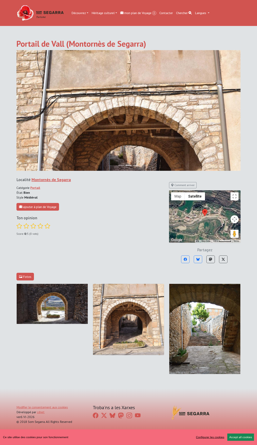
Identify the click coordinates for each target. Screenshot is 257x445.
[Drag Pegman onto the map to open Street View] (234, 234)
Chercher (182, 13)
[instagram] (129, 415)
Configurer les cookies (210, 437)
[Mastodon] (210, 259)
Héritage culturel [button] (103, 13)
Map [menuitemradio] (177, 196)
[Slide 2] (136, 165)
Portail (35, 188)
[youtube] (138, 415)
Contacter (166, 13)
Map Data (205, 241)
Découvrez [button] (78, 13)
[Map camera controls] (234, 219)
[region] (128, 437)
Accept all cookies (240, 437)
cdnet (41, 412)
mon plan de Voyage (139, 13)
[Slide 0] (121, 165)
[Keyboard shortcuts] (197, 241)
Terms (236, 241)
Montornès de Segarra (51, 179)
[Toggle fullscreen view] (234, 196)
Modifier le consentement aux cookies (42, 407)
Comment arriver (184, 185)
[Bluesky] (198, 259)
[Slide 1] (128, 165)
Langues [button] (201, 13)
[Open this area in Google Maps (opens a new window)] (176, 240)
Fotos (26, 277)
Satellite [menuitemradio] (195, 196)
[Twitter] (223, 259)
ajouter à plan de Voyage (39, 207)
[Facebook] (185, 259)
